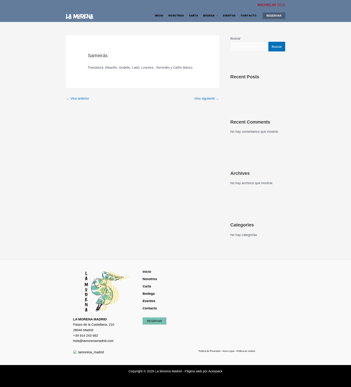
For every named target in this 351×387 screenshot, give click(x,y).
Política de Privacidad (209, 351)
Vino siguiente (206, 98)
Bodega (149, 293)
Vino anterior (77, 98)
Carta (147, 286)
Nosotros (150, 279)
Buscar (235, 38)
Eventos (149, 301)
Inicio (147, 271)
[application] (216, 15)
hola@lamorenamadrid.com (93, 341)
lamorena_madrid (90, 352)
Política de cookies (246, 351)
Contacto (150, 308)
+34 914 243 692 (85, 335)
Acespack (215, 371)
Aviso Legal (228, 351)
